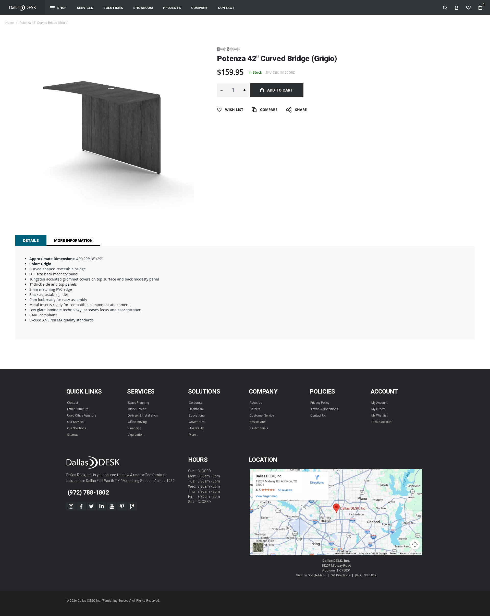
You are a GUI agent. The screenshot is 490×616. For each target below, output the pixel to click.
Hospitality (196, 428)
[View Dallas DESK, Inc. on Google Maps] (336, 512)
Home (9, 23)
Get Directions (340, 575)
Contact (72, 403)
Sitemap (72, 434)
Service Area (258, 422)
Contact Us (318, 415)
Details (31, 240)
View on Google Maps (311, 575)
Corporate (195, 403)
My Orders (378, 409)
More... (193, 434)
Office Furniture (77, 409)
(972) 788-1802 (365, 575)
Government (197, 422)
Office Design (137, 409)
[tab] (30, 240)
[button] (221, 90)
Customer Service (262, 415)
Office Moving (137, 422)
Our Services (75, 422)
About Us (256, 403)
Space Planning (138, 403)
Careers (255, 409)
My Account (379, 403)
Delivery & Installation (143, 415)
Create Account (382, 422)
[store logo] (22, 8)
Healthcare (196, 409)
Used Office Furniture (81, 415)
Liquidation (135, 434)
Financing (134, 428)
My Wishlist (379, 415)
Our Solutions (76, 428)
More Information (73, 240)
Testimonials (259, 428)
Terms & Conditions (324, 409)
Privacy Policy (319, 403)
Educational (197, 415)
